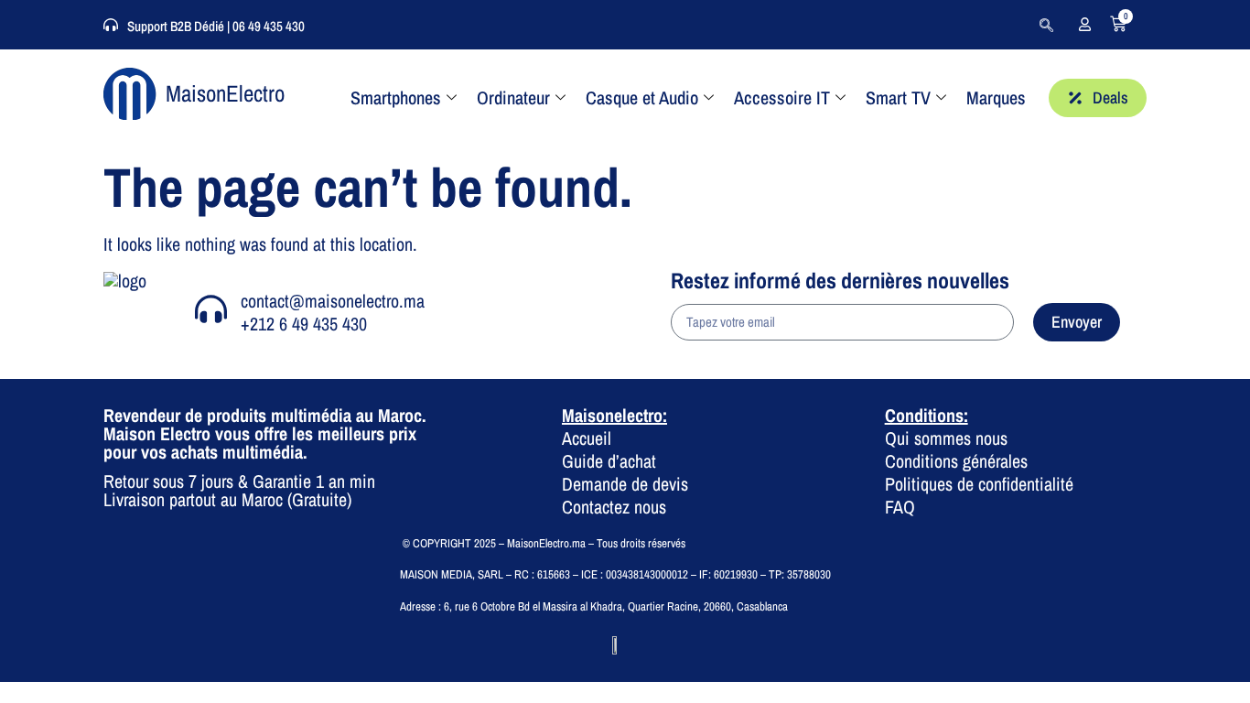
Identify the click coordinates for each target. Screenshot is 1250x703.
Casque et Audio (642, 97)
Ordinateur (513, 97)
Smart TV (898, 97)
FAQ (900, 506)
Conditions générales (956, 461)
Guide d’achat (609, 461)
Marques (996, 97)
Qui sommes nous (946, 438)
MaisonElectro (225, 93)
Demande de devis (625, 483)
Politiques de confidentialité (979, 483)
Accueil (586, 438)
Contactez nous (614, 506)
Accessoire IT (782, 97)
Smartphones (395, 97)
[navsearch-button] (1046, 24)
